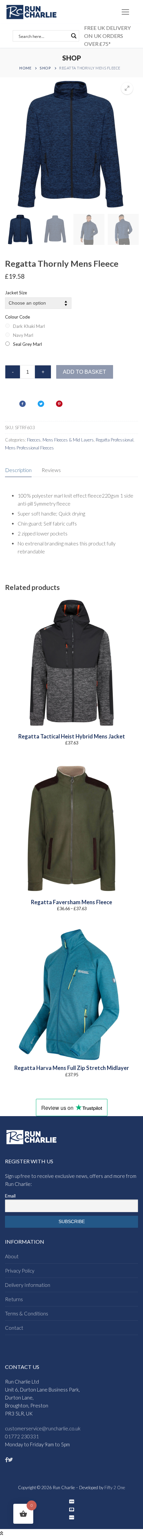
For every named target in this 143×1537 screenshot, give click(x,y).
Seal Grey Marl (27, 344)
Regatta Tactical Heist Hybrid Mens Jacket (71, 736)
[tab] (18, 470)
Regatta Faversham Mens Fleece (71, 902)
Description (18, 470)
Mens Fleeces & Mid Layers (68, 439)
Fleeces (34, 439)
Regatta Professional (114, 439)
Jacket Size (16, 292)
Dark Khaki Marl (29, 326)
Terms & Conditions (26, 1313)
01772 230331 (22, 1436)
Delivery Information (27, 1285)
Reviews (51, 470)
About (12, 1256)
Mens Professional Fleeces (29, 447)
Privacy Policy (19, 1271)
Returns (14, 1299)
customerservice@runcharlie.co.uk (42, 1428)
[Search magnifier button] (73, 36)
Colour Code (17, 317)
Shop (45, 68)
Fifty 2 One (114, 1487)
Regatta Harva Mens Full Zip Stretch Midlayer (71, 1068)
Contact (14, 1328)
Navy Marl (23, 335)
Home (25, 68)
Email (10, 1196)
